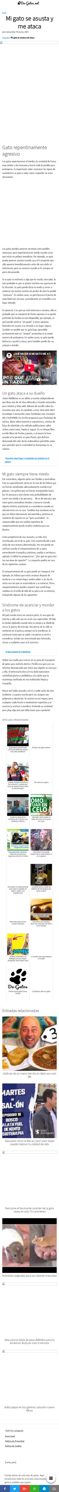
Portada (5, 37)
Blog (4, 12)
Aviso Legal (10, 1436)
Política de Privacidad (14, 1441)
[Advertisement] (29, 108)
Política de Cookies (13, 1445)
